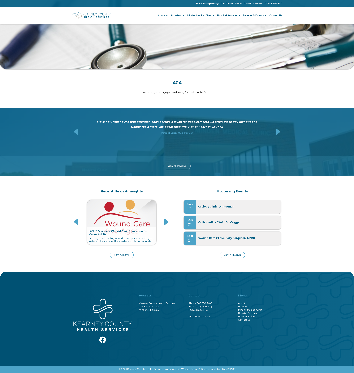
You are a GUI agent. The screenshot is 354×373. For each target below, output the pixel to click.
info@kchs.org (204, 306)
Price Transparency (207, 3)
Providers (176, 15)
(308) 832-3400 (273, 3)
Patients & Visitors (253, 15)
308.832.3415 (200, 310)
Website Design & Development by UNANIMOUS (208, 369)
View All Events (232, 255)
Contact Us (275, 15)
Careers (257, 3)
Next (277, 132)
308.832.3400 (204, 303)
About (161, 15)
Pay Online (227, 3)
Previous (76, 132)
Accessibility (172, 369)
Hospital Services (227, 15)
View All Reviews (177, 166)
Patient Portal (243, 3)
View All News (122, 255)
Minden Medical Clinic (199, 15)
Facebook (102, 338)
